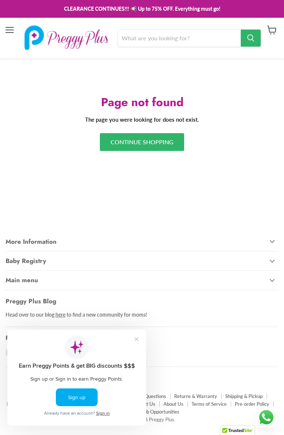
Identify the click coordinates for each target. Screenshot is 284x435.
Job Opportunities (160, 412)
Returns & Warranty (195, 396)
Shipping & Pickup (244, 396)
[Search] (251, 38)
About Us (173, 404)
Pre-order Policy (252, 404)
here (60, 314)
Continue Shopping (142, 141)
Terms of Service (209, 404)
